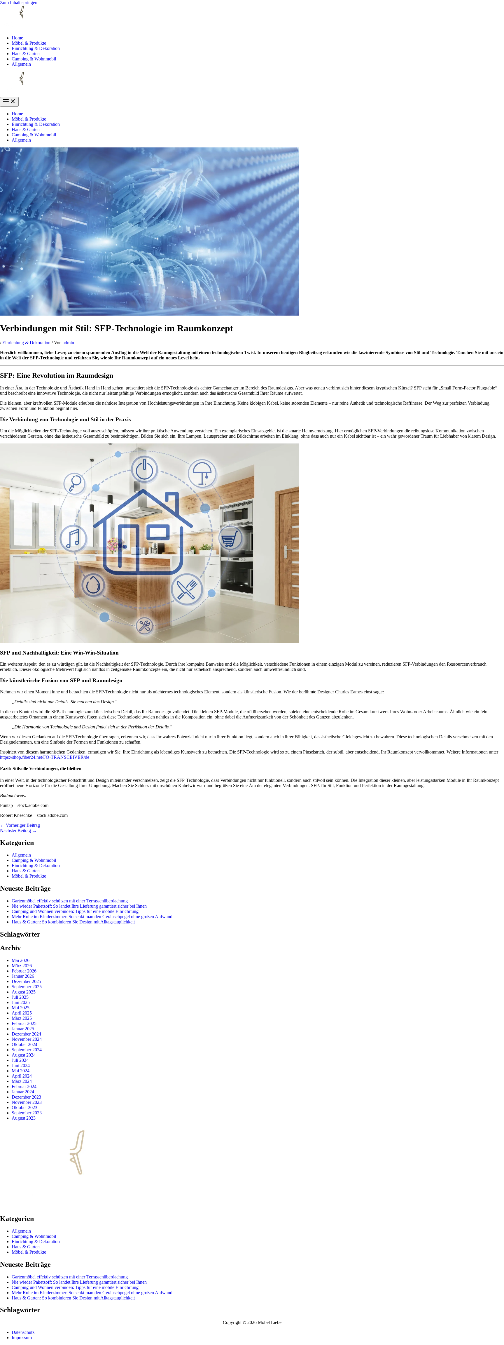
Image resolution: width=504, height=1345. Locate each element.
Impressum (22, 1337)
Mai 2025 (20, 1007)
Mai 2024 (20, 1070)
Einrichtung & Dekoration (36, 48)
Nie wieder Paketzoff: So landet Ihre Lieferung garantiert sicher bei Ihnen (79, 906)
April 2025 (22, 1012)
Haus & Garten (26, 53)
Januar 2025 (23, 1028)
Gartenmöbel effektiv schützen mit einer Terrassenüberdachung (70, 900)
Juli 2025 (20, 997)
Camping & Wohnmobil (34, 58)
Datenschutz (23, 1332)
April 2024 (22, 1075)
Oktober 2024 (24, 1044)
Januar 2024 (23, 1091)
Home (17, 37)
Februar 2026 (24, 970)
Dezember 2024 (26, 1033)
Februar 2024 (24, 1086)
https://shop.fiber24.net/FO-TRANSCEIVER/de (44, 757)
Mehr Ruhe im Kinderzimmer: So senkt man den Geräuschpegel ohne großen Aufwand (92, 916)
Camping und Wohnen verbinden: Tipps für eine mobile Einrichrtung (75, 911)
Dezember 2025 (26, 981)
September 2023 (27, 1112)
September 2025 (27, 986)
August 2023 (24, 1118)
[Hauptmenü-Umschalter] (9, 102)
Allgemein (21, 64)
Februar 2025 (24, 1023)
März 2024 (22, 1081)
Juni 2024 (21, 1065)
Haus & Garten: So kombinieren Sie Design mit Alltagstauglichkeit (73, 921)
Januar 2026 (23, 976)
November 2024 (27, 1039)
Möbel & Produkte (29, 43)
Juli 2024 (20, 1060)
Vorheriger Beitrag (20, 825)
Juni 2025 (21, 1002)
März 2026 (22, 965)
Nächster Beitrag (18, 830)
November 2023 (27, 1102)
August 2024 (24, 1054)
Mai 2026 (20, 960)
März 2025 (22, 1018)
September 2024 (27, 1049)
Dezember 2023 (26, 1097)
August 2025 (24, 991)
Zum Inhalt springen (18, 2)
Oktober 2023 (24, 1107)
